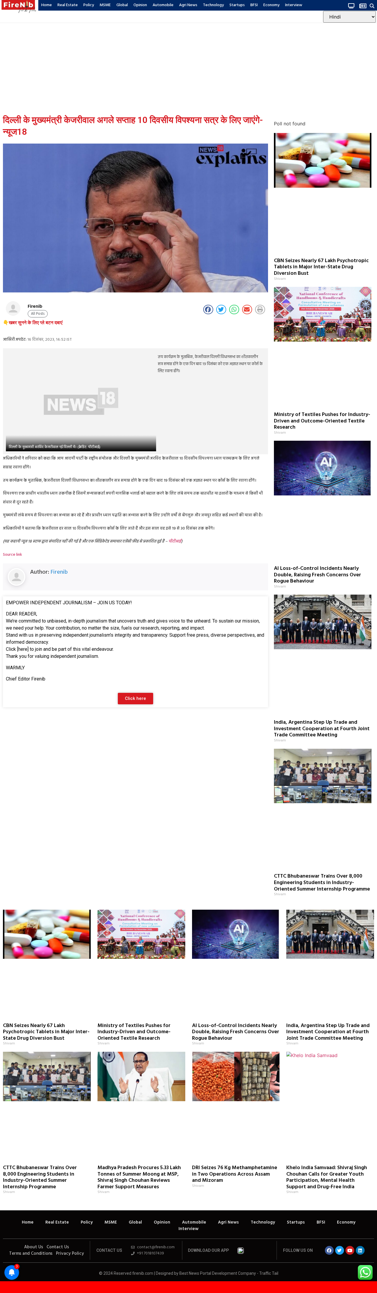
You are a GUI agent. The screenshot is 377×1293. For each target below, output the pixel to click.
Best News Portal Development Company (217, 1273)
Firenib (59, 572)
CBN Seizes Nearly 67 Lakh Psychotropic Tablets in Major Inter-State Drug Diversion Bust (321, 267)
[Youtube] (349, 1250)
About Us (33, 1247)
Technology (213, 5)
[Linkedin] (360, 1250)
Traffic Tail (268, 1273)
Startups (237, 5)
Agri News (188, 5)
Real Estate (67, 5)
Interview (293, 5)
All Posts (37, 314)
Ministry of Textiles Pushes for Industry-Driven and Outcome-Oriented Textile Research (322, 421)
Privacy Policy (70, 1253)
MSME (105, 5)
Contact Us (58, 1247)
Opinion (140, 5)
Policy (88, 5)
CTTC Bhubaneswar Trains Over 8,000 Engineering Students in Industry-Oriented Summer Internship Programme (322, 882)
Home (46, 5)
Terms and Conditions (30, 1253)
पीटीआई (174, 541)
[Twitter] (339, 1250)
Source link (12, 554)
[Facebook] (329, 1250)
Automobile (163, 5)
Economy (271, 5)
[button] (372, 6)
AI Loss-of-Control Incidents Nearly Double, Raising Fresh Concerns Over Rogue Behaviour (317, 574)
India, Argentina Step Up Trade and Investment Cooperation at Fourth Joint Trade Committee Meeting (322, 728)
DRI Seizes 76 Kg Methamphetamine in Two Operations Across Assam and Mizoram (234, 1174)
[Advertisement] (188, 67)
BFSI (254, 5)
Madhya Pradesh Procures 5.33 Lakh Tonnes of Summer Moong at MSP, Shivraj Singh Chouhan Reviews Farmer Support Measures (139, 1177)
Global (122, 5)
